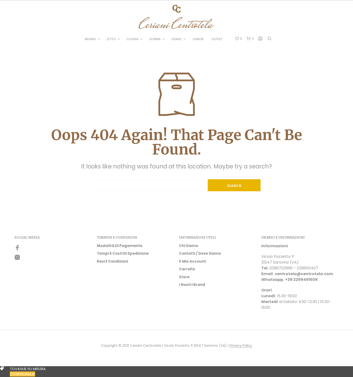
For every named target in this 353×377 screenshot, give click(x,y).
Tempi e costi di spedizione (123, 253)
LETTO (111, 39)
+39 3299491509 (301, 279)
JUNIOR (198, 39)
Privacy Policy (241, 346)
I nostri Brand (192, 284)
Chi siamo (188, 245)
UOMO (176, 39)
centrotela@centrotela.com (304, 274)
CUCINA (133, 39)
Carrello (187, 269)
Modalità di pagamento (119, 245)
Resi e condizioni (112, 261)
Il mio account (192, 261)
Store (184, 276)
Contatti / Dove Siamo (200, 253)
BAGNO (90, 39)
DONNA (155, 39)
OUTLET (217, 39)
